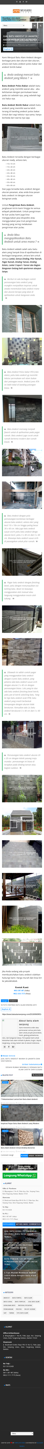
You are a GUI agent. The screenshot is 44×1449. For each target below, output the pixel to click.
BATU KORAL (8, 1302)
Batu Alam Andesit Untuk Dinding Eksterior (18, 1148)
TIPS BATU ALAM (22, 1313)
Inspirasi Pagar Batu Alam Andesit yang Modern (20, 1124)
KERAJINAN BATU (9, 1305)
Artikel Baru (22, 1224)
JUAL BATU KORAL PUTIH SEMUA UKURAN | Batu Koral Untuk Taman (20, 1234)
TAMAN (11, 1313)
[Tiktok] (24, 1437)
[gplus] (26, 2)
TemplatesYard (20, 1443)
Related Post (7, 1075)
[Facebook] (15, 1437)
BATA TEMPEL (17, 1298)
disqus (31, 1156)
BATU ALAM (28, 1298)
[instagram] (17, 2)
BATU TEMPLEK (20, 1302)
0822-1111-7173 (19, 994)
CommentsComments (35, 1224)
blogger (24, 1156)
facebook (39, 1156)
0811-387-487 (19, 990)
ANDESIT (5, 1082)
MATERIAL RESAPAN (25, 1305)
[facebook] (23, 2)
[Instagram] (19, 1437)
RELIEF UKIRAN (30, 1309)
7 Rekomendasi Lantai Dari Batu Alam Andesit (19, 1099)
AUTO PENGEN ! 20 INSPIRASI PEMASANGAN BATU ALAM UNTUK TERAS (21, 1262)
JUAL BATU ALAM (33, 1302)
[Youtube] (28, 1437)
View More (38, 1075)
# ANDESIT (13, 1001)
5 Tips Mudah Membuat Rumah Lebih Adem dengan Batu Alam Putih (20, 1275)
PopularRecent (9, 1224)
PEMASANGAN (8, 1309)
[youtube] (20, 2)
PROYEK (19, 1309)
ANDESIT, (33, 45)
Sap (5, 1313)
